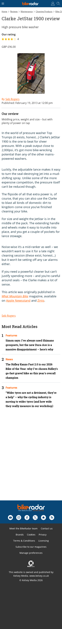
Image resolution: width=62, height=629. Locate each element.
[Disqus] (31, 458)
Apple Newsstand (18, 300)
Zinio (40, 300)
